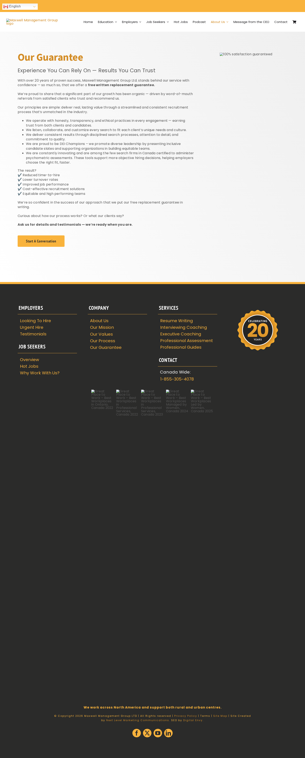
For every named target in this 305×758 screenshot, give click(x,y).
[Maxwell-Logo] (32, 20)
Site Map (220, 716)
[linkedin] (168, 733)
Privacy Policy (185, 716)
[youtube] (158, 733)
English (14, 6)
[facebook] (136, 733)
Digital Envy (193, 720)
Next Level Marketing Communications (137, 720)
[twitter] (147, 733)
